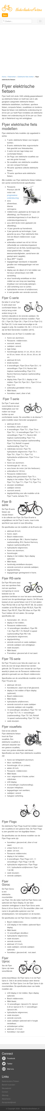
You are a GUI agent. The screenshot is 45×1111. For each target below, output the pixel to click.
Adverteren (6, 1099)
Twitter (9, 1063)
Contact (5, 1091)
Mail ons (10, 1069)
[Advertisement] (22, 50)
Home (4, 76)
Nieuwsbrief (6, 1088)
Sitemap (5, 1095)
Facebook (11, 1058)
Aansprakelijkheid (9, 1102)
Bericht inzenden (8, 1084)
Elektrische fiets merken (26, 76)
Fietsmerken (12, 76)
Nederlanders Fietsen (10, 1081)
